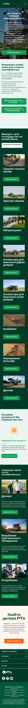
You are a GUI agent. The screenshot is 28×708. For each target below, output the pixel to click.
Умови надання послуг (9, 686)
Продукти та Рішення (9, 651)
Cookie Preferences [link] (15, 696)
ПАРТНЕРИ (5, 656)
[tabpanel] (14, 277)
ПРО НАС (4, 666)
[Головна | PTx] (6, 3)
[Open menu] (25, 4)
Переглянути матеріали (9, 456)
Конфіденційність (19, 686)
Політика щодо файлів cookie (11, 695)
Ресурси (4, 661)
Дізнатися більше (11, 179)
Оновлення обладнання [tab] (12, 144)
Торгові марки (21, 695)
